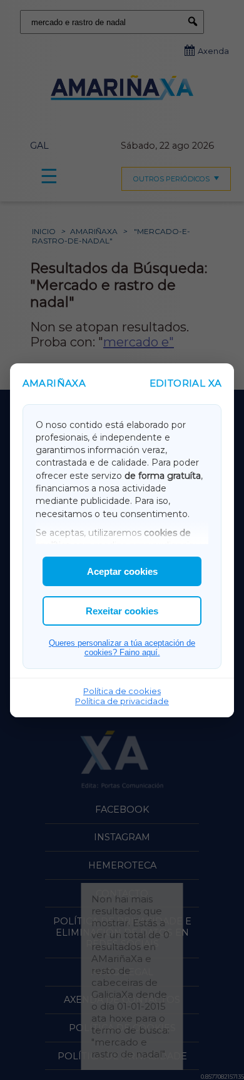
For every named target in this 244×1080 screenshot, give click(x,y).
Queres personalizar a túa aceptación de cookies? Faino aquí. (122, 647)
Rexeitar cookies (122, 611)
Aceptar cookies (122, 571)
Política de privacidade (122, 701)
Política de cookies (122, 691)
